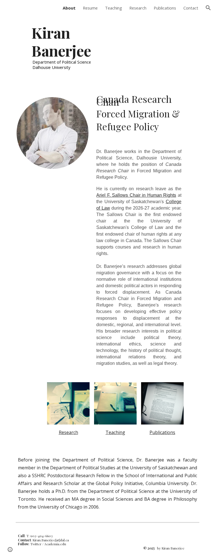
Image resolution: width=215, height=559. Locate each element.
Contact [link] (190, 8)
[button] (208, 8)
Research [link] (137, 8)
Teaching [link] (113, 8)
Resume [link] (90, 8)
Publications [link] (165, 8)
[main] (76, 47)
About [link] (69, 8)
